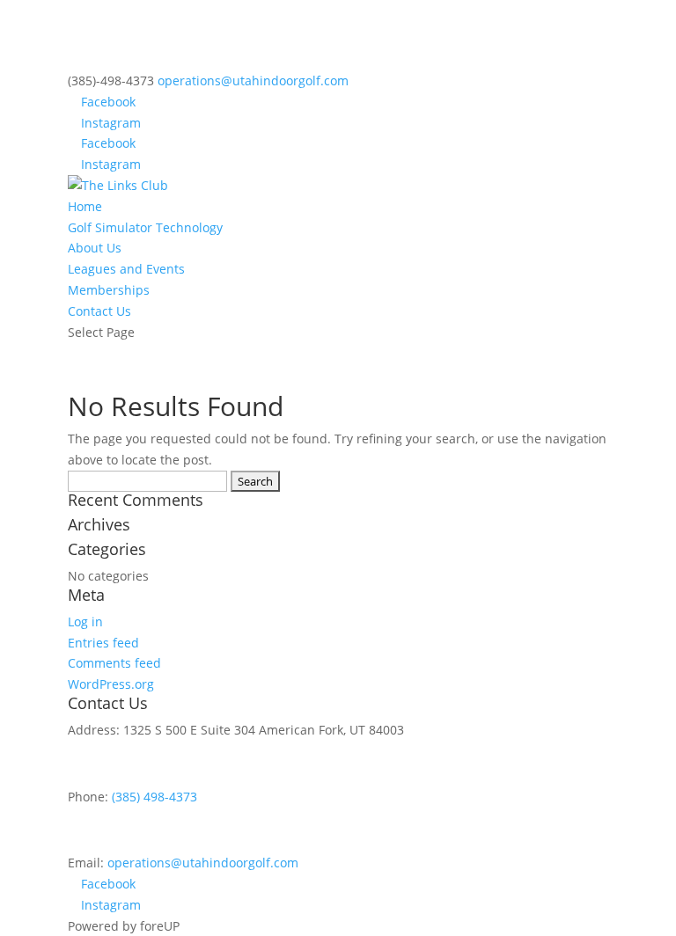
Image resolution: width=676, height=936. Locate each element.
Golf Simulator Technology (145, 227)
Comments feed (114, 662)
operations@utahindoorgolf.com (202, 862)
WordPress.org (111, 684)
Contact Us (99, 311)
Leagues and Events (126, 268)
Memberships (109, 290)
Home (85, 206)
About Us (94, 247)
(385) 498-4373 (154, 796)
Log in (85, 621)
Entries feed (103, 642)
